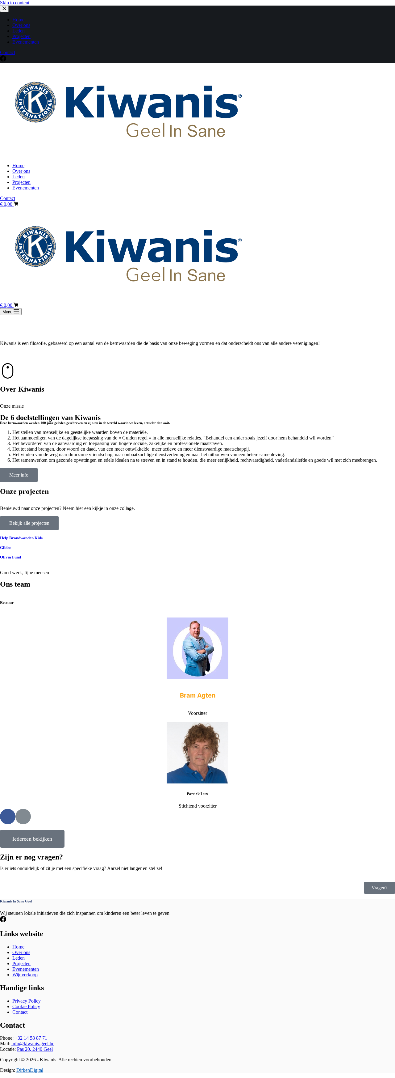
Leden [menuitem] (18, 30)
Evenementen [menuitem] (25, 42)
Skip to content (14, 2)
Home (18, 946)
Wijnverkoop (25, 974)
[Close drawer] (4, 9)
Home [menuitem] (18, 19)
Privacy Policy (26, 1001)
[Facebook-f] (7, 816)
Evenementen (25, 969)
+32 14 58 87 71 (31, 1038)
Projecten (21, 963)
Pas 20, (35, 1049)
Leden (18, 958)
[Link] (23, 816)
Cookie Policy (26, 1006)
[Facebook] (3, 59)
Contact (7, 52)
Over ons (21, 952)
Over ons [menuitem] (21, 25)
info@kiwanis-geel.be (32, 1043)
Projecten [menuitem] (21, 36)
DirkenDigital (29, 1070)
